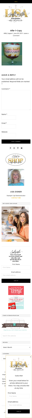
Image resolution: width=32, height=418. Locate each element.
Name (4, 114)
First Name (16, 264)
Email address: (16, 272)
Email (4, 123)
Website (4, 132)
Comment (6, 89)
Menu (16, 1)
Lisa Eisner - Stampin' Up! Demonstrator (16, 13)
